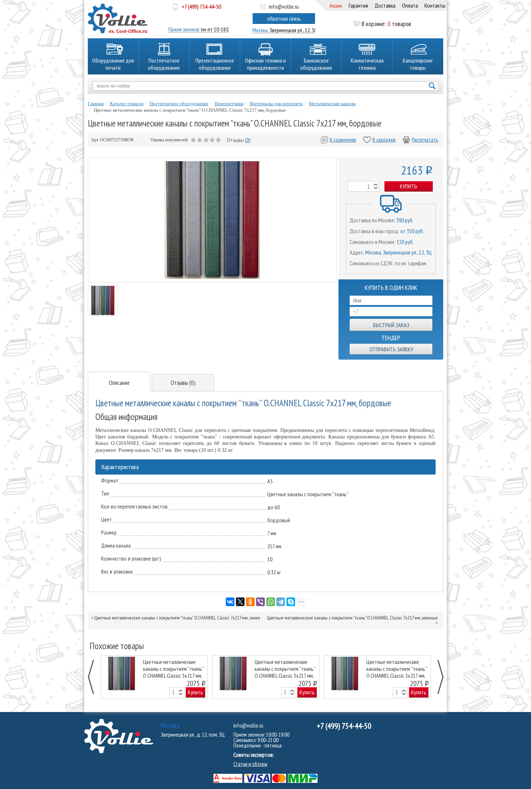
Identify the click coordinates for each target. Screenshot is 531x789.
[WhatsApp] (270, 601)
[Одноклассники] (250, 601)
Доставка (385, 5)
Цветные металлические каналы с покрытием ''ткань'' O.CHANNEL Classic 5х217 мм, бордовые (396, 668)
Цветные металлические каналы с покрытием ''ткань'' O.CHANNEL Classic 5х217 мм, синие (285, 668)
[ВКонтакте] (230, 601)
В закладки (384, 139)
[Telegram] (280, 601)
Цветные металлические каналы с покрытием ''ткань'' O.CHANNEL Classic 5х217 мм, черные (173, 668)
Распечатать (425, 139)
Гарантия (358, 5)
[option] (154, 677)
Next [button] (436, 677)
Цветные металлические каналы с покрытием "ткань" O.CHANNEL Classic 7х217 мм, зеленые (352, 617)
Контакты (434, 5)
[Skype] (290, 601)
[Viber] (260, 601)
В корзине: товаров (386, 24)
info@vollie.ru (284, 6)
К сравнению (343, 139)
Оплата (410, 5)
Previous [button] (95, 677)
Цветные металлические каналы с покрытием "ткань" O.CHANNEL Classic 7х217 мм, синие (177, 617)
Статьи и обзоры (250, 763)
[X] (240, 601)
